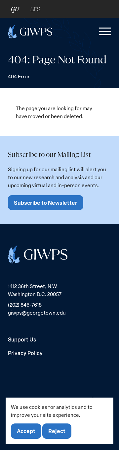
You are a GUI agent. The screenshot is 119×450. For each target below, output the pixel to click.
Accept (26, 431)
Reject (56, 431)
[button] (104, 31)
